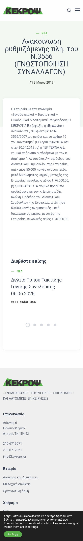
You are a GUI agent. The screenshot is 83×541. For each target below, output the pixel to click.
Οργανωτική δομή (16, 491)
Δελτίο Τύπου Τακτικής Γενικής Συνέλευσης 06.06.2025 (36, 286)
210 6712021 (12, 450)
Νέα (44, 33)
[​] (77, 10)
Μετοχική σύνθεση (16, 484)
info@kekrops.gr (14, 456)
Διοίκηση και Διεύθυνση (20, 477)
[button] (28, 325)
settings (33, 526)
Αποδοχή (13, 534)
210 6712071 (12, 443)
